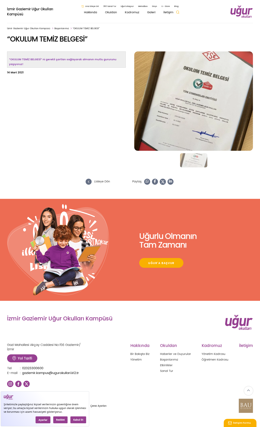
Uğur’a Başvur (127, 6)
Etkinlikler (166, 365)
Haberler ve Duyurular (175, 354)
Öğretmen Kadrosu (215, 359)
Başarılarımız (61, 28)
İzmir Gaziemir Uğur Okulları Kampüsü (30, 12)
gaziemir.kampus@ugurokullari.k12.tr (50, 373)
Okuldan (111, 12)
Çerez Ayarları (98, 406)
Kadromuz (132, 12)
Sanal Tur (166, 371)
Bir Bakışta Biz (139, 354)
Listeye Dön (101, 181)
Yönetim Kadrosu (213, 354)
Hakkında (90, 12)
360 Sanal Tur (109, 6)
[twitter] (26, 383)
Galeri (151, 12)
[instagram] (10, 383)
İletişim (168, 12)
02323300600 (32, 368)
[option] (193, 101)
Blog (176, 6)
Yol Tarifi (25, 358)
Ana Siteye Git (92, 6)
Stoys (154, 6)
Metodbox (143, 6)
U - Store (165, 6)
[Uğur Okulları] (241, 11)
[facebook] (18, 383)
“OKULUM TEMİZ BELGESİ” (86, 28)
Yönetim (136, 359)
